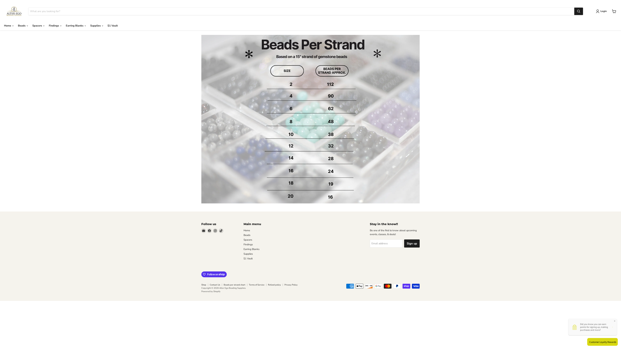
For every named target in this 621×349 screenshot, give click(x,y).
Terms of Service (256, 284)
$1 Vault (113, 25)
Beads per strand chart (234, 284)
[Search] (578, 11)
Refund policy (274, 284)
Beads (22, 25)
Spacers (37, 25)
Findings (54, 25)
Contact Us (215, 284)
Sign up (412, 243)
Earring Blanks (75, 25)
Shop (203, 284)
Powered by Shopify (210, 291)
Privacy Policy (291, 284)
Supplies (95, 25)
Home (8, 25)
